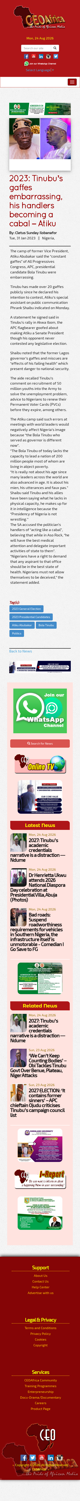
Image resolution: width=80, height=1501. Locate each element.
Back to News (20, 651)
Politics (16, 633)
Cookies (40, 1339)
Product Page (40, 1409)
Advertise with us (41, 1293)
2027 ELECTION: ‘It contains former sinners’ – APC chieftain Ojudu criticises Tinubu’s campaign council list (37, 1102)
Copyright (40, 1345)
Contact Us (40, 1281)
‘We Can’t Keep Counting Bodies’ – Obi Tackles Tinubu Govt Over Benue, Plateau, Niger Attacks (38, 1065)
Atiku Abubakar (22, 625)
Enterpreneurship (41, 1392)
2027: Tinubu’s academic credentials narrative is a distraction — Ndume (37, 850)
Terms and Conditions (40, 1328)
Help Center (40, 1287)
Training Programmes (40, 1386)
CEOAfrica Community (40, 1380)
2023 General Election (26, 608)
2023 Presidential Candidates (31, 617)
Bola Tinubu (46, 625)
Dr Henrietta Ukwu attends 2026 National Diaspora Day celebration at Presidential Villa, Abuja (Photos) (38, 887)
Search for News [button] (41, 743)
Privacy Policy (40, 1333)
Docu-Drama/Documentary (40, 1397)
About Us (40, 1275)
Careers (40, 1403)
